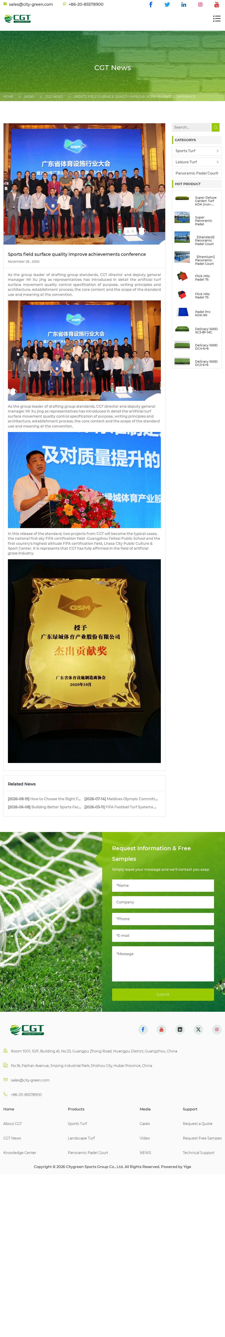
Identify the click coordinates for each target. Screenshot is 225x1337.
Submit (162, 994)
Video (145, 1138)
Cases (145, 1124)
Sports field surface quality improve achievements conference (135, 97)
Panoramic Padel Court (197, 173)
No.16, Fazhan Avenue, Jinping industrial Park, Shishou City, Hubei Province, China (81, 1066)
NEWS (29, 97)
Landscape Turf (81, 1138)
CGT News (54, 97)
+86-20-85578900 (26, 1095)
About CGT (12, 1124)
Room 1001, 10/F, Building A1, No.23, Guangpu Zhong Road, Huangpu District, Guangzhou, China (94, 1051)
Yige (187, 1167)
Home (8, 97)
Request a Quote (197, 1124)
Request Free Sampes (202, 1138)
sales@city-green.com (30, 1080)
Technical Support (198, 1153)
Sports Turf (185, 151)
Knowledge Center (19, 1153)
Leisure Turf (186, 162)
